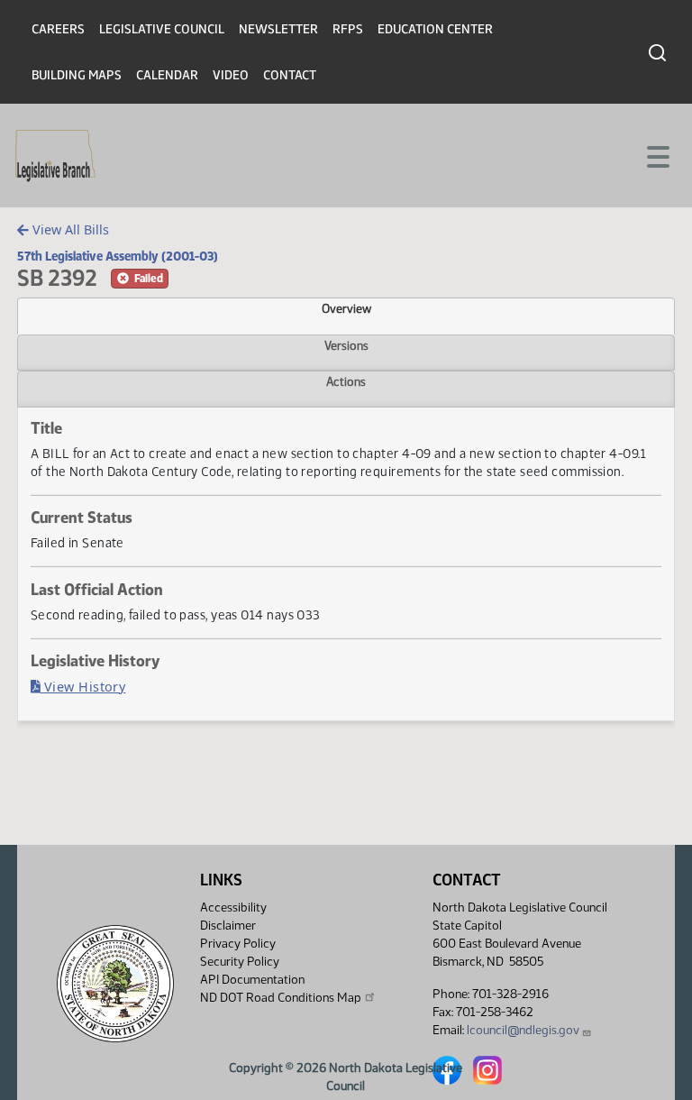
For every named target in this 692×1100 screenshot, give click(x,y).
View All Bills (69, 229)
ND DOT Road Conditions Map (280, 997)
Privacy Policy (238, 943)
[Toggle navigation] (656, 155)
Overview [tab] (346, 308)
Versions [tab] (346, 345)
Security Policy (239, 961)
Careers (58, 29)
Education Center (435, 29)
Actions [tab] (346, 381)
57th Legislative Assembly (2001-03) (117, 256)
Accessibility (233, 907)
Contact (289, 75)
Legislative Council (161, 29)
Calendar (167, 75)
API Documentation (252, 979)
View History (83, 686)
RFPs (347, 29)
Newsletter (278, 29)
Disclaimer (228, 925)
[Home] (55, 156)
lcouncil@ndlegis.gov (523, 1030)
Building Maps (77, 75)
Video (231, 75)
